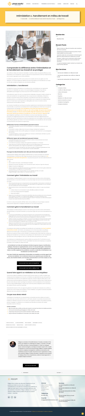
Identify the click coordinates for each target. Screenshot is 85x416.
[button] (77, 4)
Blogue (59, 3)
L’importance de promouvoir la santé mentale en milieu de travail (24, 311)
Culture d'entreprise (19, 322)
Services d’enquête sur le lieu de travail (66, 385)
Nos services (35, 3)
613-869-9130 (44, 395)
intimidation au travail (10, 324)
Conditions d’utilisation (48, 411)
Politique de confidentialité (37, 411)
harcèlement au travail (37, 322)
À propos (28, 3)
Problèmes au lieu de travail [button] (48, 3)
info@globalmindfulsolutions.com (49, 400)
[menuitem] (28, 4)
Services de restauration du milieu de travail (67, 391)
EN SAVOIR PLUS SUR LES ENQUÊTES (29, 263)
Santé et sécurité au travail (49, 18)
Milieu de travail (20, 324)
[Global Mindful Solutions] (15, 4)
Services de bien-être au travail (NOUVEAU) (66, 396)
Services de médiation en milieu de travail (67, 388)
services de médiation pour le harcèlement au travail (16, 327)
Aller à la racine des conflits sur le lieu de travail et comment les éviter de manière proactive (30, 308)
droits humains (28, 322)
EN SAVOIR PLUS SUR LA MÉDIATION (29, 268)
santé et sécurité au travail (30, 324)
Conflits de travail (10, 322)
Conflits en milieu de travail (36, 18)
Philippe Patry (61, 18)
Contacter (65, 3)
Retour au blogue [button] (30, 365)
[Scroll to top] (83, 413)
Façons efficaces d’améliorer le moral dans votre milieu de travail (24, 313)
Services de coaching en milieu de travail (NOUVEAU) (67, 401)
